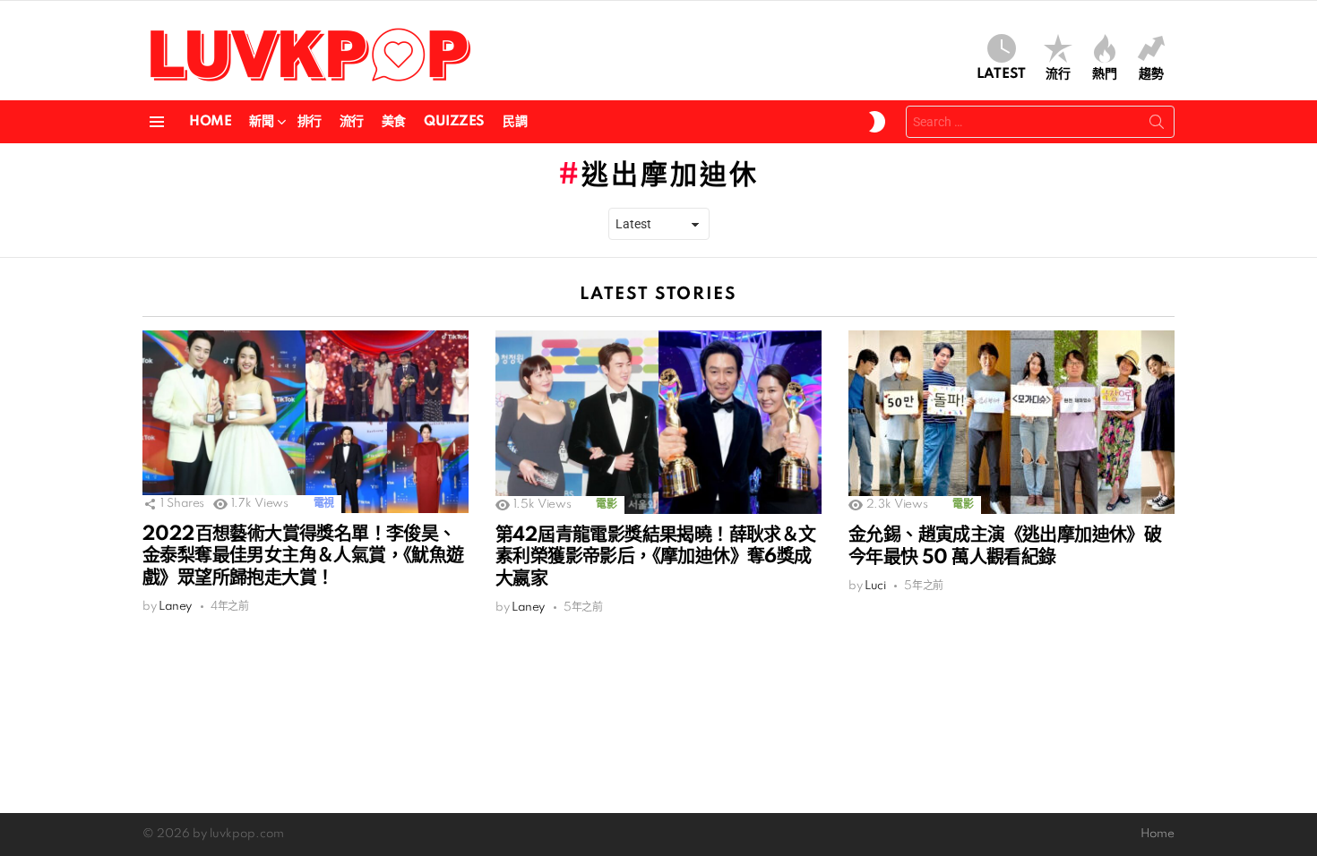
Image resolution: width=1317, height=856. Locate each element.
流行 (1058, 74)
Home (210, 122)
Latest (1001, 74)
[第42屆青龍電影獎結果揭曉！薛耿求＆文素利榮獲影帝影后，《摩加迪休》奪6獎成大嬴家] (658, 422)
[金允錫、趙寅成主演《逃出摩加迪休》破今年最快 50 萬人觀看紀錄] (1011, 422)
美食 (394, 122)
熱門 (1104, 74)
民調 (515, 122)
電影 (606, 504)
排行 (309, 122)
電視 (324, 503)
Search (1157, 125)
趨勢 (1151, 74)
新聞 (261, 122)
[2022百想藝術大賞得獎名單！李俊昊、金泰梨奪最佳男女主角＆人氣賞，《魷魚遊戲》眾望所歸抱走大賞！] (305, 421)
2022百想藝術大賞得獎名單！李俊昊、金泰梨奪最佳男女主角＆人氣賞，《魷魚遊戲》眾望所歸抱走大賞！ (303, 556)
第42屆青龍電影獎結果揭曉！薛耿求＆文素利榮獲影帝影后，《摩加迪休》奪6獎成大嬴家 (655, 557)
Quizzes (454, 122)
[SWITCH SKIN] (877, 122)
